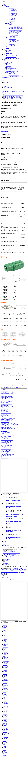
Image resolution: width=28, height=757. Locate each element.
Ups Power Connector (6, 455)
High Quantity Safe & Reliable (16, 76)
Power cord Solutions (11, 57)
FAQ (4, 59)
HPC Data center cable (14, 26)
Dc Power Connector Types (7, 415)
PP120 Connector (5, 451)
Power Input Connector (6, 442)
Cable (2, 407)
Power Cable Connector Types (8, 436)
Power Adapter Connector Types (8, 434)
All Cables (11, 24)
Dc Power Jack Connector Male (8, 418)
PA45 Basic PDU (13, 14)
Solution (5, 54)
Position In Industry (10, 70)
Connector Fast (4, 410)
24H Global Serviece (14, 75)
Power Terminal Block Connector (8, 447)
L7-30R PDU (12, 21)
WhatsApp (6, 577)
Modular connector (13, 42)
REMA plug (12, 44)
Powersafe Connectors (6, 450)
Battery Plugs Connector (6, 404)
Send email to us (4, 131)
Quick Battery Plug (5, 453)
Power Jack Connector (6, 443)
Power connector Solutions (12, 58)
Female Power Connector (6, 420)
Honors (8, 64)
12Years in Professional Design (16, 73)
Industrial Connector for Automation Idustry (10, 424)
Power (2, 433)
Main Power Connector (6, 427)
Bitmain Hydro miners (14, 32)
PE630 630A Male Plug (13, 500)
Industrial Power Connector (7, 425)
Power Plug (3, 446)
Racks (7, 48)
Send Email (3, 575)
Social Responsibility (11, 68)
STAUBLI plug (12, 45)
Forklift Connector (5, 422)
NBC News (9, 50)
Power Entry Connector (6, 441)
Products (5, 5)
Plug (2, 429)
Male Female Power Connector (8, 428)
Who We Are (9, 62)
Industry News (9, 53)
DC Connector (4, 414)
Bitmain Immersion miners (15, 31)
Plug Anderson (4, 431)
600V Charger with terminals (7, 392)
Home (4, 4)
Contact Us (6, 77)
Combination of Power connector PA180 (13, 387)
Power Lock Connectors (6, 445)
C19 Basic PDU (13, 9)
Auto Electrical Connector (6, 401)
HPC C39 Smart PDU (14, 17)
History (8, 63)
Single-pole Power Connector (7, 454)
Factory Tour (9, 67)
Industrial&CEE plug (14, 40)
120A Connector (4, 391)
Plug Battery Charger (5, 432)
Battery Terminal (4, 405)
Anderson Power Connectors (7, 397)
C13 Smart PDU (13, 13)
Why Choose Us (10, 72)
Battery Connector (5, 402)
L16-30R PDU (12, 18)
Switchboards (9, 46)
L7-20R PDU (12, 19)
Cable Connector (4, 409)
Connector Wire (4, 411)
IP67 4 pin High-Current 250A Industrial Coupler (15, 515)
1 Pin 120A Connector (6, 389)
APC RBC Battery (13, 35)
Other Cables (12, 36)
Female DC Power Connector (7, 419)
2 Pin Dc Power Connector (7, 569)
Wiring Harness (4, 458)
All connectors (12, 39)
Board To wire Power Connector (8, 406)
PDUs (7, 6)
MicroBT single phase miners (16, 28)
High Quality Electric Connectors (8, 423)
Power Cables (9, 23)
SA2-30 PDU (12, 22)
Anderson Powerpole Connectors (8, 400)
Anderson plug (12, 41)
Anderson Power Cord (6, 398)
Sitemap (20, 568)
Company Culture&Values (12, 71)
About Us (5, 60)
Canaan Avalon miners (14, 33)
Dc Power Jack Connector (6, 416)
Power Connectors (10, 37)
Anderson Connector (5, 395)
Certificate (8, 66)
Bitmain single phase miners (15, 30)
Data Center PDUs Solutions (12, 55)
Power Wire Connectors (6, 449)
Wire (2, 456)
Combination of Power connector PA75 (14, 386)
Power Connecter (4, 438)
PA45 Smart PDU (13, 15)
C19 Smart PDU (13, 10)
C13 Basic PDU (13, 12)
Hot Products (15, 568)
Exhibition (8, 51)
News (4, 49)
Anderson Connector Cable (7, 396)
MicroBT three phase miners (15, 27)
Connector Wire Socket (6, 413)
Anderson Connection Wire (7, 393)
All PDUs (11, 8)
